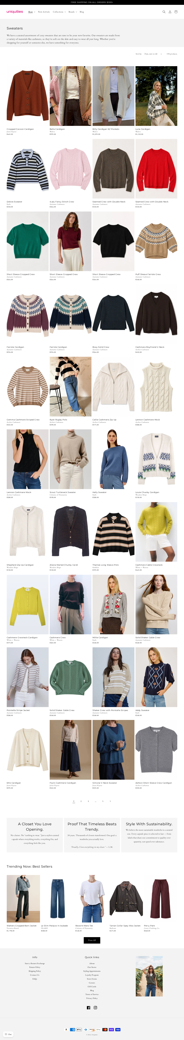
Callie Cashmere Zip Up (104, 420)
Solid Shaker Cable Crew (148, 638)
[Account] (170, 12)
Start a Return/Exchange (35, 963)
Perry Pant (149, 926)
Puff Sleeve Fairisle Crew (148, 274)
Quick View (28, 122)
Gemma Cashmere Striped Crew (23, 420)
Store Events (92, 978)
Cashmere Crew (58, 638)
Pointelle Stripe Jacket (18, 710)
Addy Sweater (143, 710)
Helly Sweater (100, 492)
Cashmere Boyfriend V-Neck (150, 347)
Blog (92, 990)
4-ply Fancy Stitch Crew (62, 202)
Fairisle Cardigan (15, 347)
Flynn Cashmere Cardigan (63, 783)
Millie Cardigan (100, 638)
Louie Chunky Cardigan (147, 492)
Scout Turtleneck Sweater (63, 492)
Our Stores (92, 967)
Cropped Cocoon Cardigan (20, 129)
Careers (92, 982)
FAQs (34, 978)
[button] (31, 12)
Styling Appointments (92, 971)
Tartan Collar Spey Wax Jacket (125, 926)
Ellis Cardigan (14, 783)
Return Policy (34, 967)
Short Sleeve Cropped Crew (21, 274)
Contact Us (34, 975)
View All (92, 940)
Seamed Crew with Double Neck (109, 202)
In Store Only (23, 919)
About (92, 963)
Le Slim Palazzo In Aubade (54, 926)
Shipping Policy (35, 971)
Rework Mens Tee (84, 926)
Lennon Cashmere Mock (148, 420)
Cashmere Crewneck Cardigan (22, 638)
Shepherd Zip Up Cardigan (20, 565)
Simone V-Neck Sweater (105, 783)
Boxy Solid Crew (101, 347)
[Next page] (110, 801)
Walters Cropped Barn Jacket (22, 926)
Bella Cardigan (57, 129)
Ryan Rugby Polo (58, 420)
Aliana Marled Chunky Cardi (64, 565)
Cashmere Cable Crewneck (149, 565)
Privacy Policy (92, 998)
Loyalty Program (92, 975)
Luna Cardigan (143, 129)
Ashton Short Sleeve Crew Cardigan (154, 783)
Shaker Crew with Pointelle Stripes (110, 710)
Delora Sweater (14, 202)
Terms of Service (92, 994)
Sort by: (139, 54)
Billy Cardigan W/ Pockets (106, 129)
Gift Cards (92, 986)
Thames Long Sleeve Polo (106, 565)
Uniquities (95, 1035)
